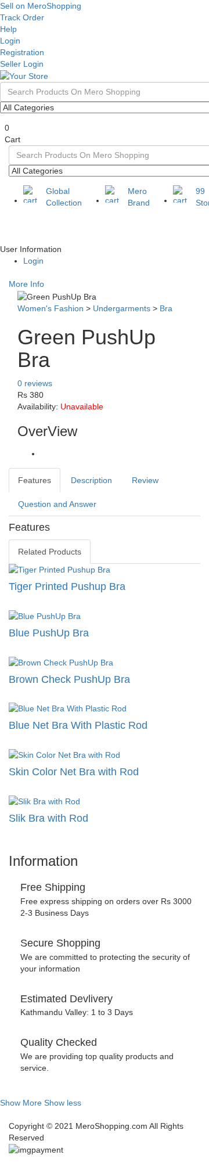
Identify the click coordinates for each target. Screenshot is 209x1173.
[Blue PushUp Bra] (104, 616)
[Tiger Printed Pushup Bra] (104, 569)
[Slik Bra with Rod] (104, 801)
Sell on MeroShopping (40, 5)
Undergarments (121, 308)
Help (8, 29)
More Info (26, 284)
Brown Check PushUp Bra (69, 679)
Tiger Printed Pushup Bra (67, 586)
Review (145, 480)
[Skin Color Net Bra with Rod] (104, 755)
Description (91, 480)
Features (34, 480)
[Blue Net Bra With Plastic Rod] (104, 708)
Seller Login (22, 64)
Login (10, 40)
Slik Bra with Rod (48, 818)
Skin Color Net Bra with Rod (74, 772)
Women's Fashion (50, 308)
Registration (22, 52)
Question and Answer (57, 504)
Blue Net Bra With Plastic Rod (78, 725)
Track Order (22, 17)
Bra (166, 308)
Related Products (49, 551)
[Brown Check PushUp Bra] (104, 662)
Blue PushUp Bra (49, 633)
